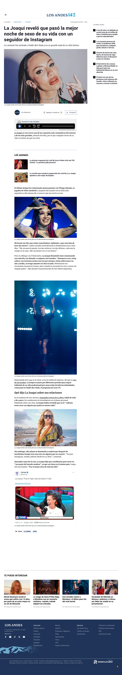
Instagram (10, 637)
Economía (36, 634)
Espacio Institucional (62, 645)
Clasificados (81, 634)
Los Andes (7, 22)
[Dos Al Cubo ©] (103, 663)
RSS (100, 631)
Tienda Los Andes (83, 631)
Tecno (57, 640)
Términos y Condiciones (107, 625)
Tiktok (15, 637)
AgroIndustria (59, 637)
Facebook (5, 637)
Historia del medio (105, 634)
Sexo (35, 531)
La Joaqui (27, 531)
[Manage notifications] (117, 666)
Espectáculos (17, 22)
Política (36, 631)
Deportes (36, 643)
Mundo (57, 625)
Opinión (57, 628)
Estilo (57, 634)
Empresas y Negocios (62, 631)
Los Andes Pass (82, 628)
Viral (56, 643)
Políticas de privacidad (106, 628)
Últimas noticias (38, 628)
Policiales (36, 640)
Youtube (24, 637)
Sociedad (36, 637)
